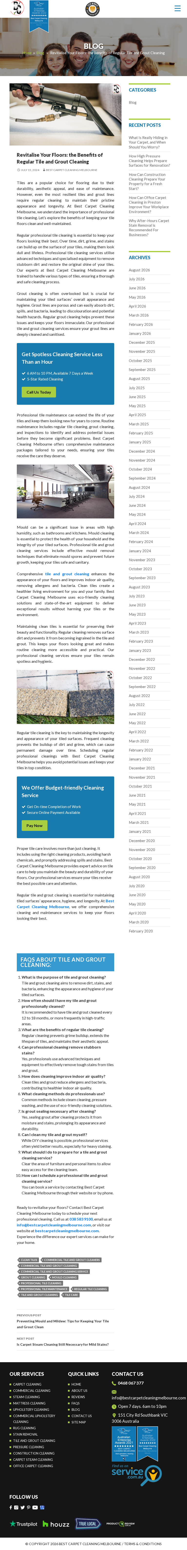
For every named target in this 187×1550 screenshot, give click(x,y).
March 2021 (139, 822)
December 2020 (142, 840)
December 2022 (142, 659)
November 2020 (142, 849)
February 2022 (141, 750)
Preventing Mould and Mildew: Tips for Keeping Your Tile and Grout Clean (63, 1321)
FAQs (76, 1403)
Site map (79, 1422)
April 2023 (137, 623)
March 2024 (139, 532)
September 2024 (142, 478)
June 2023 (137, 605)
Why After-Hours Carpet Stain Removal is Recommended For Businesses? (149, 227)
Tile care (71, 1294)
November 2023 (142, 560)
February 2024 (141, 541)
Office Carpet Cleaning (33, 1466)
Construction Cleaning (34, 1453)
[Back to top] (178, 1543)
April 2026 (137, 306)
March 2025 (139, 424)
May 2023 (137, 614)
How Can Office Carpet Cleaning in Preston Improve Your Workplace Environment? (149, 204)
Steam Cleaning (26, 1397)
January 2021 (140, 831)
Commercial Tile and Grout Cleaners (72, 1259)
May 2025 (137, 406)
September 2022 (142, 686)
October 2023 (140, 569)
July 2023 (137, 596)
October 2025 (140, 360)
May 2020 (137, 904)
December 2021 (142, 768)
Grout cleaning (33, 1277)
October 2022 (140, 677)
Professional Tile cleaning (41, 1283)
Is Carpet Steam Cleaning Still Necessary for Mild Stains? (63, 1341)
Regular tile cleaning (90, 1289)
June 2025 (137, 397)
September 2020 (142, 867)
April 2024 (137, 523)
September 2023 (142, 578)
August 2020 (139, 877)
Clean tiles (29, 1259)
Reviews (78, 1397)
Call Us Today (39, 392)
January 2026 (140, 333)
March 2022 (139, 741)
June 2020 (137, 895)
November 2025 (142, 351)
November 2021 (142, 777)
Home (27, 53)
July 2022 (137, 704)
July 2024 (137, 496)
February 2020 (141, 931)
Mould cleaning (64, 1277)
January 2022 (140, 759)
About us (79, 1391)
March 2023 (139, 632)
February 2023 (141, 641)
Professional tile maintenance (44, 1289)
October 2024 (140, 469)
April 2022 (137, 732)
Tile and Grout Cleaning (34, 1441)
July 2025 (137, 388)
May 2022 (137, 723)
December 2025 (142, 342)
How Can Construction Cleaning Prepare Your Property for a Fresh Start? (147, 181)
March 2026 (139, 315)
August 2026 (139, 270)
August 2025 (139, 378)
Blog (40, 53)
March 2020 (139, 922)
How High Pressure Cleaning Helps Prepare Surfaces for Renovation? (149, 161)
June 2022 (137, 714)
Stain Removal (25, 1434)
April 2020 (137, 913)
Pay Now (35, 825)
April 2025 (137, 415)
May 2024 (137, 514)
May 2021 (137, 804)
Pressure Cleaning (28, 1447)
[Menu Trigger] (177, 8)
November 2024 (142, 460)
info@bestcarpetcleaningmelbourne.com (149, 1397)
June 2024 (137, 505)
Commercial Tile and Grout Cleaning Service (54, 1271)
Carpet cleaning (27, 1384)
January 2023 (140, 650)
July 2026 (137, 279)
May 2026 (137, 297)
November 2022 (142, 668)
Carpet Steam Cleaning (33, 1460)
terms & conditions (143, 1544)
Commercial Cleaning (31, 1391)
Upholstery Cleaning (31, 1410)
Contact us (82, 1416)
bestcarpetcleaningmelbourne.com (66, 1230)
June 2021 (137, 795)
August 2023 (139, 587)
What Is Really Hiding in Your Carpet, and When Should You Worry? (148, 142)
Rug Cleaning (24, 1428)
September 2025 (142, 369)
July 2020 (137, 886)
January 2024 (140, 551)
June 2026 (137, 288)
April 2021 (137, 813)
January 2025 (140, 442)
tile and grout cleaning (39, 1294)
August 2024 (139, 487)
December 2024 (142, 451)
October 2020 (140, 858)
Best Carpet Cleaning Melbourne (71, 170)
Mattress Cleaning (29, 1403)
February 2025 (141, 433)
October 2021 (140, 786)
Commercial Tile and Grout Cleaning (49, 1265)
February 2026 (141, 324)
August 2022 (139, 695)
